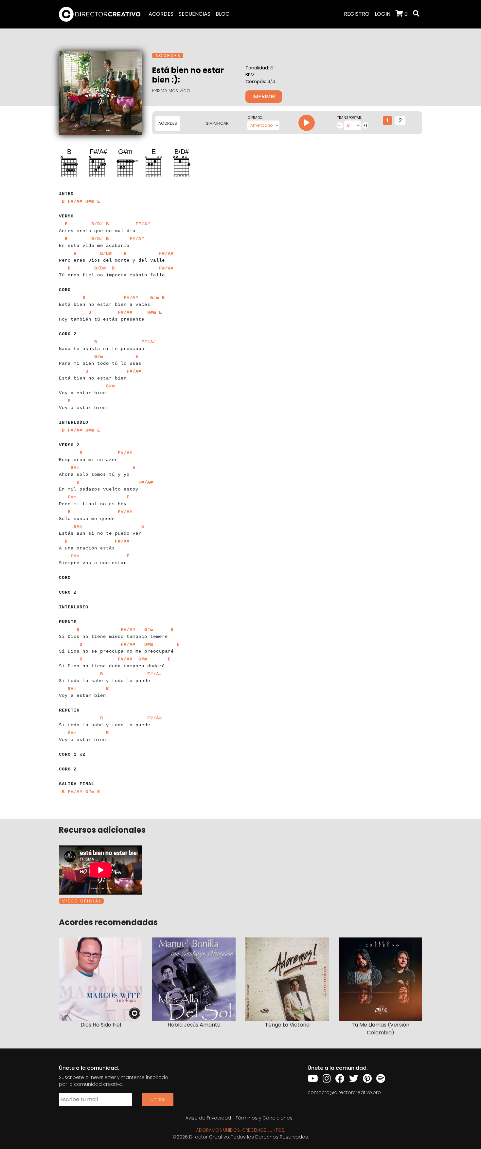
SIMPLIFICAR (217, 123)
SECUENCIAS (194, 14)
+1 (365, 125)
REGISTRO (356, 14)
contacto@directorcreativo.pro (344, 1092)
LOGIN (382, 14)
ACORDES (161, 14)
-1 (340, 125)
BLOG (223, 14)
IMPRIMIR (263, 96)
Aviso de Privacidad (208, 1118)
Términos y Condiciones (264, 1118)
